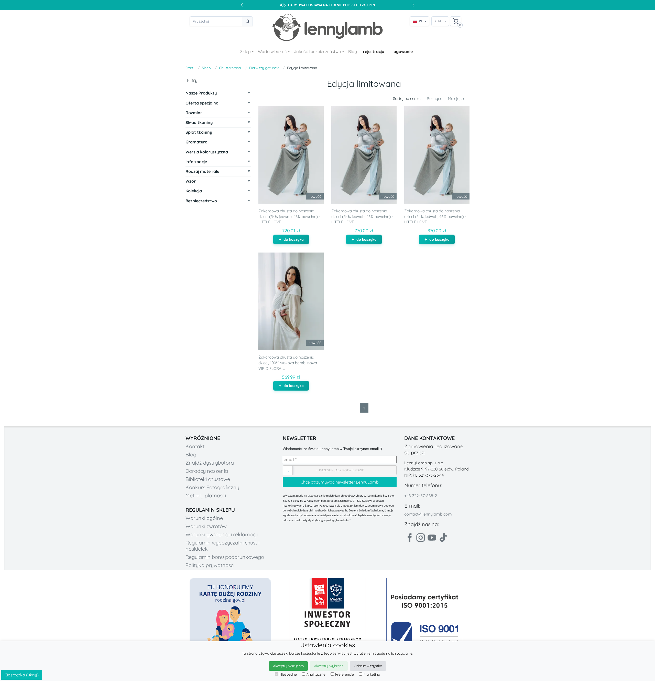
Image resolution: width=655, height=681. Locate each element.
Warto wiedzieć (272, 51)
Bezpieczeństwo (201, 200)
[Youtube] (432, 537)
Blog (352, 51)
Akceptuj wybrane (329, 666)
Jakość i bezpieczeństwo (317, 51)
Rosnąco (434, 98)
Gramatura (196, 142)
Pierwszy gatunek (264, 68)
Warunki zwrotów (206, 526)
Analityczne (316, 674)
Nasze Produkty (201, 93)
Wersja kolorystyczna (206, 152)
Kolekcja (193, 190)
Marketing (372, 674)
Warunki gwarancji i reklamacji (221, 534)
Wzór (190, 181)
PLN (437, 21)
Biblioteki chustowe (207, 479)
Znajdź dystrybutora (209, 462)
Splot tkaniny (198, 132)
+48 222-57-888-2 (420, 495)
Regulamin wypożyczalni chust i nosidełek (222, 545)
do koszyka (293, 239)
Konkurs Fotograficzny (212, 487)
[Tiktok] (443, 537)
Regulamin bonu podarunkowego (224, 557)
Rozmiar (193, 112)
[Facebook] (409, 537)
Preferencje (344, 674)
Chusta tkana (230, 68)
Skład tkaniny (199, 122)
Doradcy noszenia (206, 471)
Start (189, 68)
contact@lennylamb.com (428, 514)
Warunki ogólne (204, 518)
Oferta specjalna (202, 103)
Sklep (245, 51)
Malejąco (456, 98)
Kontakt (195, 446)
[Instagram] (421, 537)
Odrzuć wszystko (368, 666)
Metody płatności (205, 495)
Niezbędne (288, 674)
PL (421, 21)
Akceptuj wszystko (288, 666)
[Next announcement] (413, 5)
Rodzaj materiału (202, 171)
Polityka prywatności (209, 565)
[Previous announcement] (241, 5)
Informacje (196, 161)
